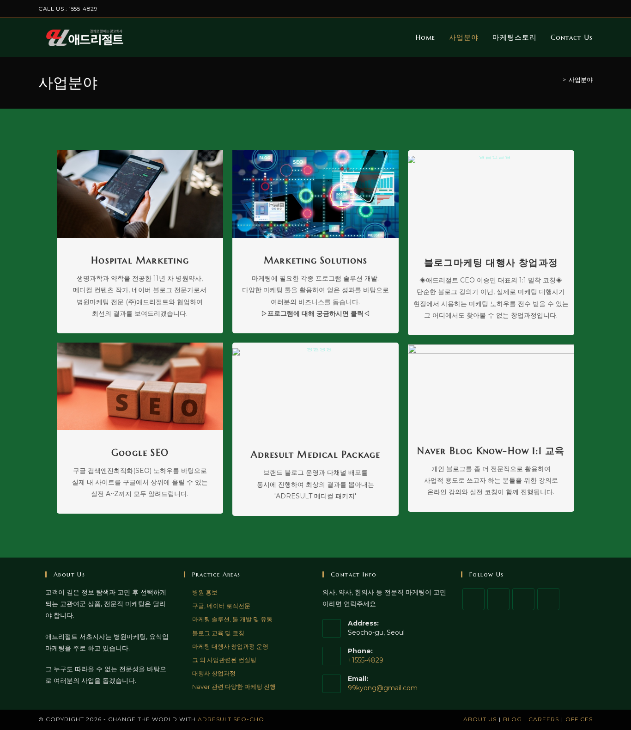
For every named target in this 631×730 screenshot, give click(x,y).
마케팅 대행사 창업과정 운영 (230, 646)
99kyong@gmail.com (383, 688)
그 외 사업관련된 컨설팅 (224, 659)
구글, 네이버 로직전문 (221, 605)
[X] (473, 599)
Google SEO (140, 453)
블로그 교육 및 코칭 (218, 633)
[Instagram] (523, 599)
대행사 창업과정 (214, 673)
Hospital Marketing (140, 260)
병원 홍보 (205, 592)
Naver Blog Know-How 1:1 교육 (490, 451)
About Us (480, 719)
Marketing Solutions (315, 260)
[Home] (557, 79)
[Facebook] (498, 599)
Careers (543, 719)
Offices (579, 719)
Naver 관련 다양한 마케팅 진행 (234, 686)
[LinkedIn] (548, 599)
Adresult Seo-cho (231, 719)
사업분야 (581, 79)
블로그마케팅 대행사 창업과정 (491, 263)
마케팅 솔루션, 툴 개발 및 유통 (232, 619)
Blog (512, 719)
